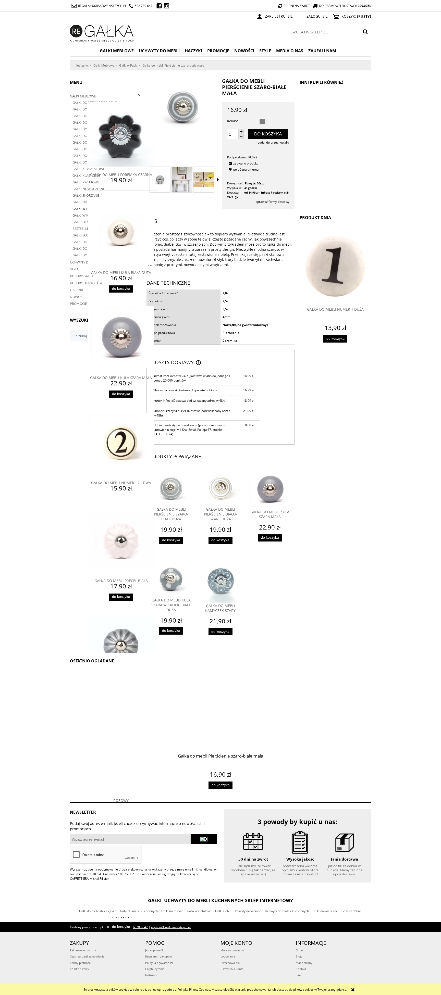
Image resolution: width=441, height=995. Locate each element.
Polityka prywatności (159, 963)
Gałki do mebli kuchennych (139, 911)
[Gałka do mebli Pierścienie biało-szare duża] (220, 488)
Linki (299, 975)
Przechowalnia (230, 963)
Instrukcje (151, 975)
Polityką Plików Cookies (193, 989)
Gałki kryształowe (199, 911)
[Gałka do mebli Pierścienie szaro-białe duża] (171, 488)
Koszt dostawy (79, 969)
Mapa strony (304, 963)
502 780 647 (143, 6)
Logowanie (227, 956)
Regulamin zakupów (158, 956)
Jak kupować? (154, 950)
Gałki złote (222, 911)
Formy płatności (80, 963)
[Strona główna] (102, 32)
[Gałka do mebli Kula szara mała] (269, 489)
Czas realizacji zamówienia (87, 956)
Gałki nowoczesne (325, 911)
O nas (299, 950)
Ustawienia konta (231, 969)
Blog (299, 956)
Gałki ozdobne (351, 911)
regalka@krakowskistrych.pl (102, 6)
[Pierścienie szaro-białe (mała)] (160, 179)
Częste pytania (154, 969)
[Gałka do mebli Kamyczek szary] (220, 581)
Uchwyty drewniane (247, 911)
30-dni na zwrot (297, 6)
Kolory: (232, 121)
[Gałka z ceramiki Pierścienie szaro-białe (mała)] (182, 179)
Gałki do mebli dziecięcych (97, 911)
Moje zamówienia (232, 950)
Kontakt (301, 969)
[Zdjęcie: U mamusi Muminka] (203, 179)
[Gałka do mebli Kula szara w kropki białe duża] (171, 578)
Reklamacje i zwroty (83, 950)
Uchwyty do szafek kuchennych (287, 911)
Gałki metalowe (172, 911)
